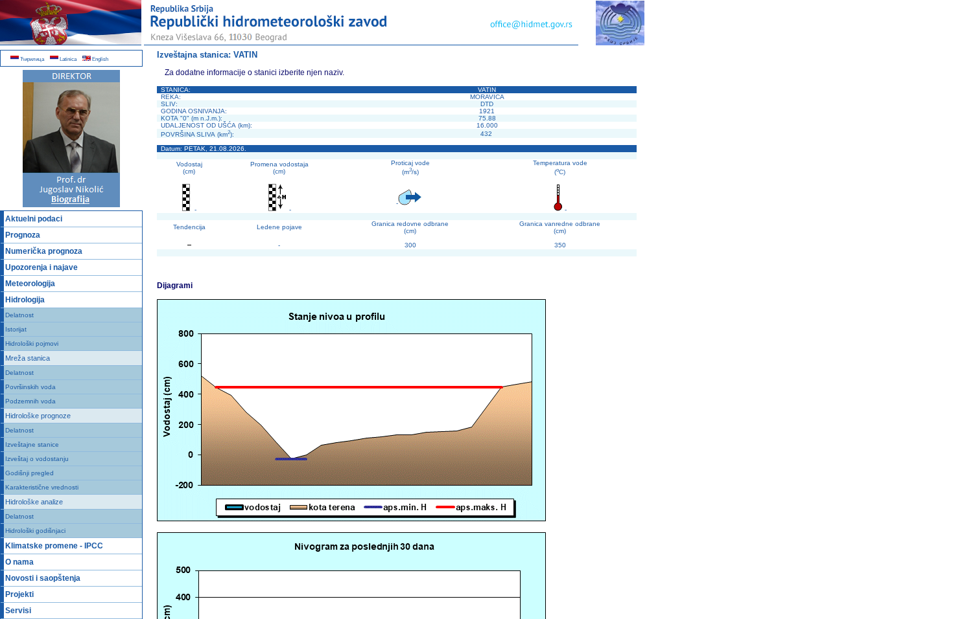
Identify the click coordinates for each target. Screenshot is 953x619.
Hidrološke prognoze (38, 416)
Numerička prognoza (43, 251)
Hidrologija (25, 299)
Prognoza (22, 235)
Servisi (18, 610)
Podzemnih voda (30, 401)
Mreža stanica (27, 358)
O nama (19, 562)
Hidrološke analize (34, 502)
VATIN (245, 55)
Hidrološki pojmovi (31, 343)
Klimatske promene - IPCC (54, 545)
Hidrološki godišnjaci (35, 530)
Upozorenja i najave (41, 267)
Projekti (19, 594)
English (99, 59)
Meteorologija (30, 283)
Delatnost (19, 315)
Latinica (67, 59)
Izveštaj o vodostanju (37, 458)
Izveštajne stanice (32, 444)
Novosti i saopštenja (42, 578)
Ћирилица (31, 59)
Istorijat (16, 329)
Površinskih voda (30, 386)
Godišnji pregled (29, 473)
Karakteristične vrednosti (41, 487)
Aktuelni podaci (33, 218)
